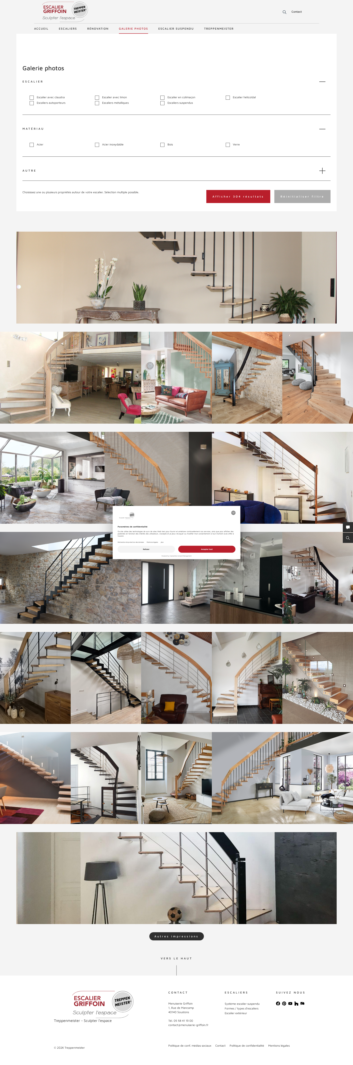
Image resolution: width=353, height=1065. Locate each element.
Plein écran (51, 306)
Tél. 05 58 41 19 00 (180, 1020)
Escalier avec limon (114, 97)
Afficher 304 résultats (238, 196)
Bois (170, 144)
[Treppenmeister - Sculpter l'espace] (65, 12)
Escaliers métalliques (115, 102)
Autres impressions (176, 936)
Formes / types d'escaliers (241, 1008)
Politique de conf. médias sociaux (189, 1045)
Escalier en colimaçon (181, 97)
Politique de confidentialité (247, 1045)
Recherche (281, 12)
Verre (236, 144)
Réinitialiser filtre (302, 196)
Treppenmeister (219, 28)
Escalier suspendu (176, 28)
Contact (297, 11)
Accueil (41, 28)
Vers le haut (176, 958)
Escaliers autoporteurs (51, 102)
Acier (40, 144)
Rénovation (98, 28)
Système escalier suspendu (242, 1003)
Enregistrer (30, 238)
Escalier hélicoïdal (244, 97)
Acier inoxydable (113, 144)
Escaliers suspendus (180, 102)
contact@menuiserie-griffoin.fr (188, 1025)
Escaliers (68, 28)
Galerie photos (133, 28)
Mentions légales (279, 1045)
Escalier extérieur (236, 1013)
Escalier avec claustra (51, 97)
